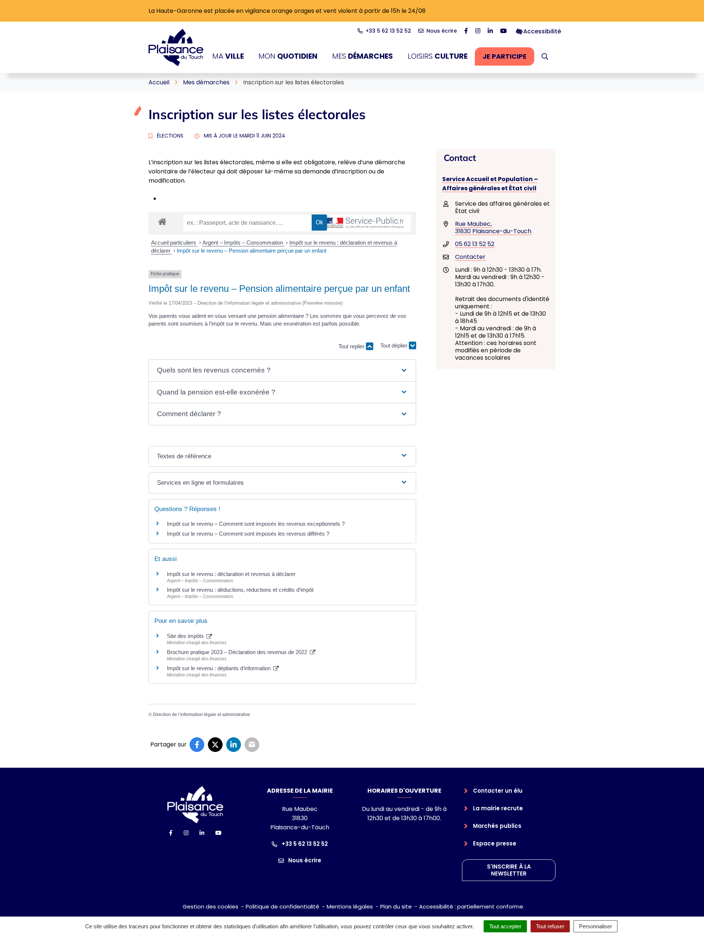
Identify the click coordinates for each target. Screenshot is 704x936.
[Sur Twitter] (215, 744)
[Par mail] (252, 744)
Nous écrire (304, 860)
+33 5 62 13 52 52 (304, 844)
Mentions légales (350, 906)
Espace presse (494, 843)
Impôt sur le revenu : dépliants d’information (219, 668)
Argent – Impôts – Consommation (243, 242)
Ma (228, 56)
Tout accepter (505, 926)
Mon (288, 56)
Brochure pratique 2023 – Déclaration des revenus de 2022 (238, 652)
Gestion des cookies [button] (210, 906)
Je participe (508, 58)
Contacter (470, 257)
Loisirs (437, 56)
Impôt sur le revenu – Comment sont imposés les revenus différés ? (248, 534)
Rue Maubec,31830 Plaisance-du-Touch (493, 227)
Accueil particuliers (174, 242)
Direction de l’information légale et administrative (201, 714)
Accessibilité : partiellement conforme (471, 906)
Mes (362, 56)
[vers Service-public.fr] (365, 223)
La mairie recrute (498, 808)
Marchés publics (497, 826)
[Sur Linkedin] (233, 744)
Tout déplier (394, 343)
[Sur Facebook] (197, 744)
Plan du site (396, 906)
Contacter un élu (497, 790)
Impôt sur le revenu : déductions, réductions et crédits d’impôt (240, 590)
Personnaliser (595, 926)
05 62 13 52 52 (474, 244)
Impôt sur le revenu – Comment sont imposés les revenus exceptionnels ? (256, 524)
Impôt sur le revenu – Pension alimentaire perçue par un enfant (251, 250)
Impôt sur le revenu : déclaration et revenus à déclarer (231, 574)
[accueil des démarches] (162, 220)
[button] (545, 56)
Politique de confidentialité (282, 906)
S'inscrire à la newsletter (509, 870)
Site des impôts (186, 636)
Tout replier (352, 346)
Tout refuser (550, 926)
